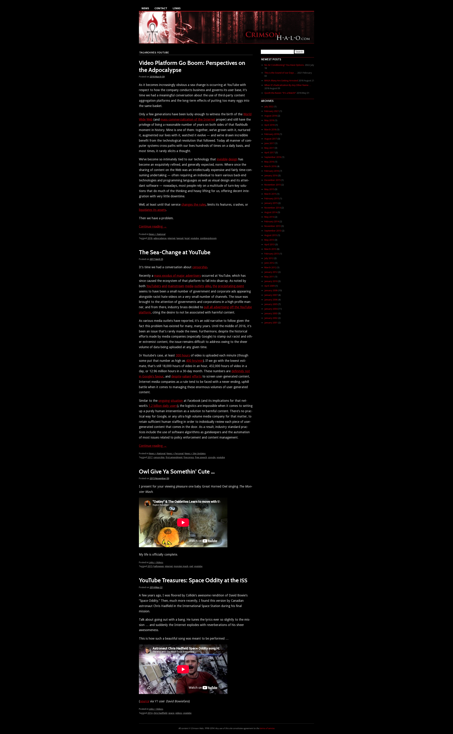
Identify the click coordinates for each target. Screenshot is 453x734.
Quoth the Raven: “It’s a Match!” (280, 93)
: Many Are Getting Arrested (281, 80)
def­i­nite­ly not (240, 371)
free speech (201, 457)
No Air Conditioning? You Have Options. (284, 65)
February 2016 (271, 171)
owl (191, 566)
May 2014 (269, 217)
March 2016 (270, 166)
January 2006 (270, 299)
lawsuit (180, 238)
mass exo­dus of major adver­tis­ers (177, 275)
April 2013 (269, 244)
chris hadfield (160, 713)
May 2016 (269, 161)
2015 (149, 566)
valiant (186, 376)
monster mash (181, 566)
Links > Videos (156, 562)
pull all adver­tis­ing (216, 307)
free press (189, 457)
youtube (195, 238)
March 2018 (270, 129)
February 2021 (271, 111)
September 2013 (272, 230)
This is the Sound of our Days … (280, 72)
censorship (159, 457)
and (164, 286)
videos (178, 713)
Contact (160, 8)
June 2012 (269, 263)
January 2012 (270, 272)
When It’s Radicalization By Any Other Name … (287, 85)
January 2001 (270, 322)
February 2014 (271, 221)
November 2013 (272, 226)
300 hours (183, 355)
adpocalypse (160, 238)
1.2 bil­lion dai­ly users (162, 406)
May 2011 (269, 276)
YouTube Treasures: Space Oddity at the (193, 580)
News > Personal (175, 453)
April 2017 (269, 152)
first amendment (174, 457)
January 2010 (270, 281)
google (212, 457)
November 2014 (272, 207)
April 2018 (269, 125)
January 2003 (270, 313)
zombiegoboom (208, 238)
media (189, 286)
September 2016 (272, 157)
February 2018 (271, 134)
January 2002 (270, 318)
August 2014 (270, 212)
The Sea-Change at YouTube (174, 252)
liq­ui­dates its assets (152, 210)
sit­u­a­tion (177, 400)
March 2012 (270, 267)
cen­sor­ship (199, 267)
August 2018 (270, 115)
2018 (149, 238)
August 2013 (270, 235)
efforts (197, 376)
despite (176, 376)
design (232, 159)
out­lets (199, 286)
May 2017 (269, 148)
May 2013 (269, 240)
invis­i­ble (222, 159)
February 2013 (271, 253)
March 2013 (270, 249)
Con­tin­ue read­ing (153, 226)
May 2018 (269, 120)
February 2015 (271, 198)
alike (208, 286)
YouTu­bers (153, 286)
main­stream (176, 286)
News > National (157, 234)
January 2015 (270, 203)
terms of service (267, 728)
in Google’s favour (151, 376)
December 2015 (272, 180)
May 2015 (269, 189)
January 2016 (270, 175)
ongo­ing (164, 400)
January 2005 (270, 304)
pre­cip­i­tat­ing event (231, 286)
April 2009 (269, 286)
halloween (158, 566)
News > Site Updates (195, 453)
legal (187, 238)
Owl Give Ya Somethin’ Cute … (177, 471)
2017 (149, 457)
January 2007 (270, 295)
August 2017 (270, 138)
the (215, 286)
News (145, 8)
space (171, 713)
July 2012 (268, 258)
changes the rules (193, 204)
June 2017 (269, 143)
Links (176, 8)
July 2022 (268, 106)
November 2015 (272, 184)
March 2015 (270, 194)
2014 (149, 713)
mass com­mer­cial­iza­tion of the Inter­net (187, 119)
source (144, 701)
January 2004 (270, 308)
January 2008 (270, 290)
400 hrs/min (194, 360)
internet (171, 238)
